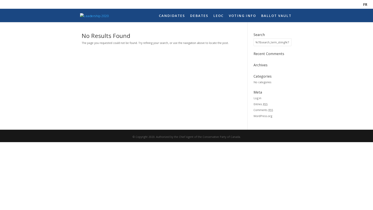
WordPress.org (263, 116)
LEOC (218, 16)
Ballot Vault (276, 16)
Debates (199, 16)
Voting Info (242, 16)
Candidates (172, 16)
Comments (263, 110)
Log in (257, 98)
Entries (261, 104)
